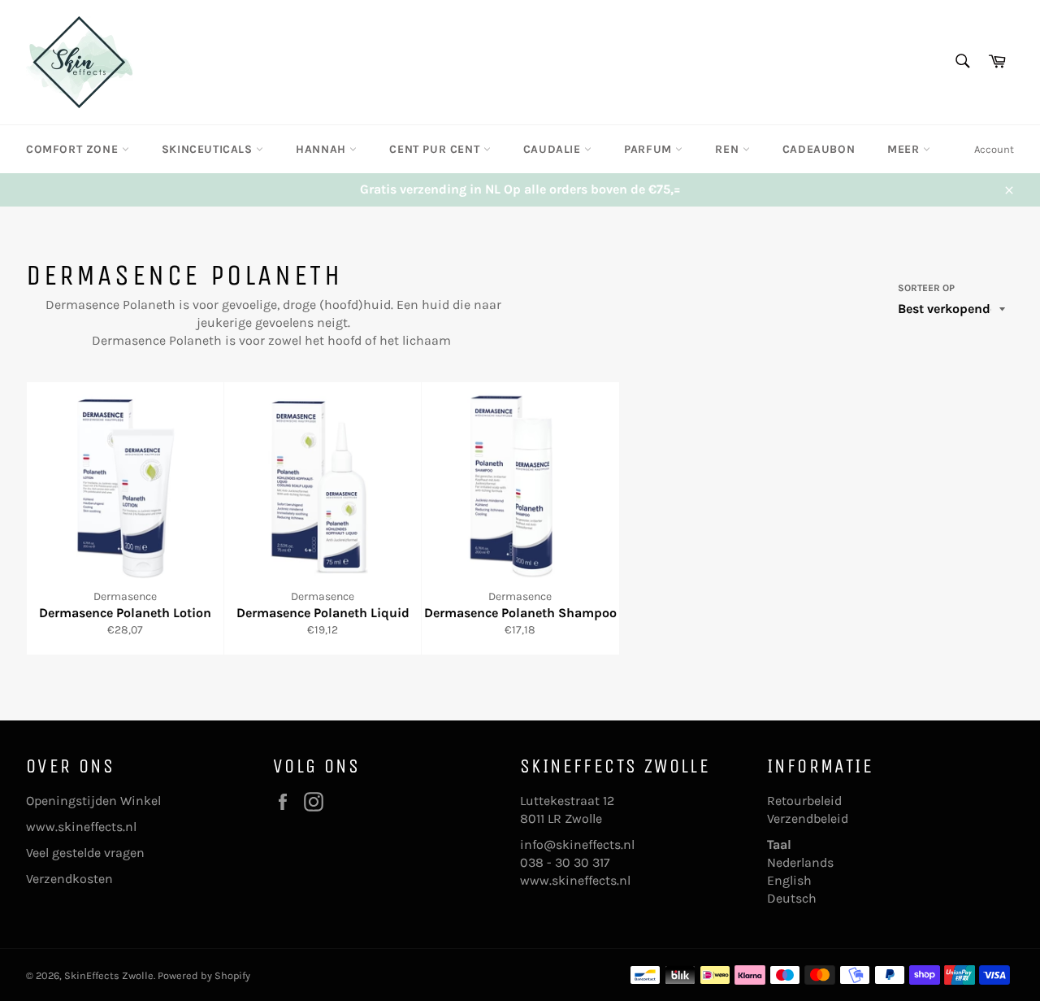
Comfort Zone (74, 149)
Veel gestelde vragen (85, 852)
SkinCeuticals (209, 149)
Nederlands (800, 862)
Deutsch (792, 898)
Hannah (322, 149)
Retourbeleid (804, 800)
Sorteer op (926, 288)
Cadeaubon (818, 149)
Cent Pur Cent (436, 149)
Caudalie (553, 149)
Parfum (649, 149)
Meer (905, 149)
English (789, 880)
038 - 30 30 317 (565, 862)
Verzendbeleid (807, 818)
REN (728, 149)
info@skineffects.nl (577, 844)
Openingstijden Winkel (93, 800)
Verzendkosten (69, 878)
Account (994, 149)
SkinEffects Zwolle (109, 975)
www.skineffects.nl (81, 826)
